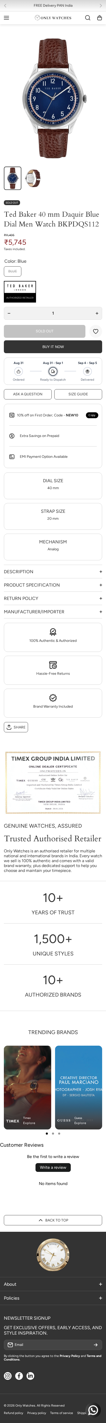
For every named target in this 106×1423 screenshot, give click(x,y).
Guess (78, 1118)
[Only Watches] (53, 17)
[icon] (83, 1054)
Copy (92, 415)
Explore (29, 1123)
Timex (27, 1118)
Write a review (53, 1167)
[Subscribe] (95, 1345)
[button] (6, 5)
